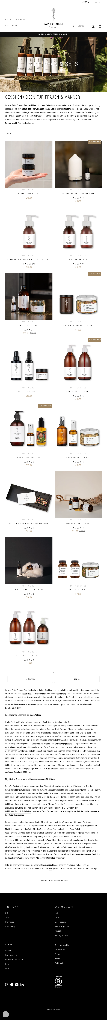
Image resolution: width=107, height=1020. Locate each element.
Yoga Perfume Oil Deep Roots (17, 833)
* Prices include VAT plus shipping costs (53, 881)
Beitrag (37, 116)
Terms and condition (62, 945)
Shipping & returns (61, 936)
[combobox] (83, 26)
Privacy (57, 954)
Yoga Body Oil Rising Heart (16, 840)
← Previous (30, 679)
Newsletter (58, 931)
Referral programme (62, 927)
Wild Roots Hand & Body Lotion (18, 812)
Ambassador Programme (14, 960)
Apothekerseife (44, 733)
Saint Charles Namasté (46, 829)
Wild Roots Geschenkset (19, 786)
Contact (57, 918)
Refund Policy (60, 950)
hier (50, 869)
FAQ (56, 913)
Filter (9, 134)
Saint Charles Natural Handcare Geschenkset (24, 726)
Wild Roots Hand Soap (29, 801)
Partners (8, 951)
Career (7, 964)
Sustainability (10, 927)
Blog (6, 913)
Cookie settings (60, 963)
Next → (77, 679)
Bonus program (60, 922)
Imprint (57, 959)
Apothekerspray (68, 740)
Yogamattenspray (91, 844)
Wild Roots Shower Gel (14, 804)
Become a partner (11, 955)
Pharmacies (9, 922)
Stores (7, 918)
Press (7, 969)
